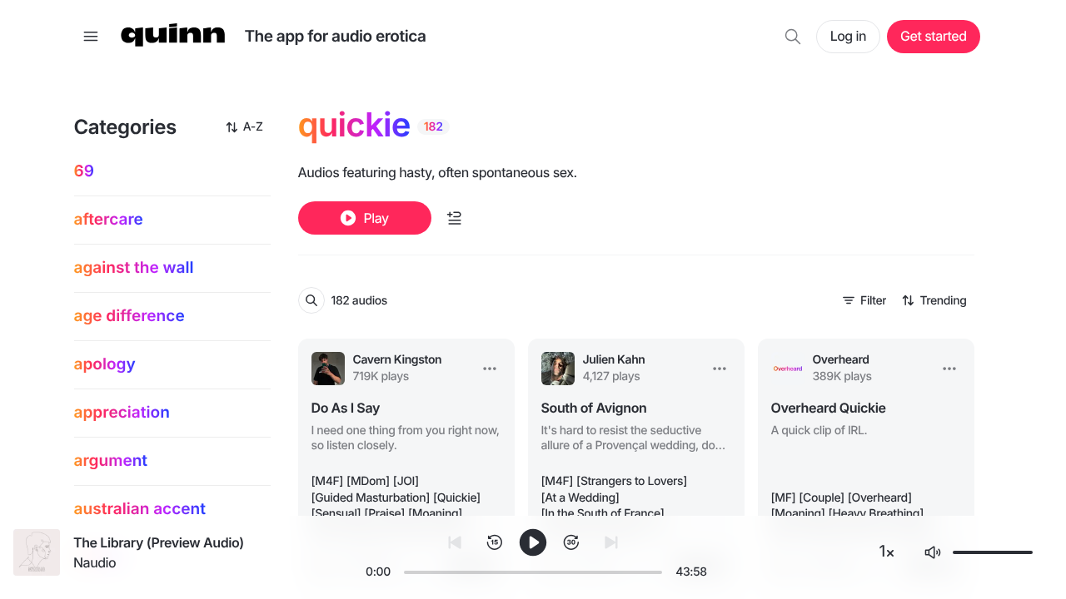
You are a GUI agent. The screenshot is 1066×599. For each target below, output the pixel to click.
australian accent (140, 508)
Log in (848, 35)
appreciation (122, 412)
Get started (933, 35)
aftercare (108, 219)
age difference (129, 315)
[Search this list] (311, 300)
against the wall (134, 267)
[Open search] (792, 36)
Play (375, 218)
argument (111, 460)
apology (105, 364)
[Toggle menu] (90, 36)
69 (84, 171)
